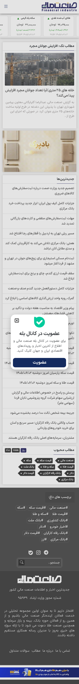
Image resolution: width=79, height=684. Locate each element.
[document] (39, 342)
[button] (16, 320)
